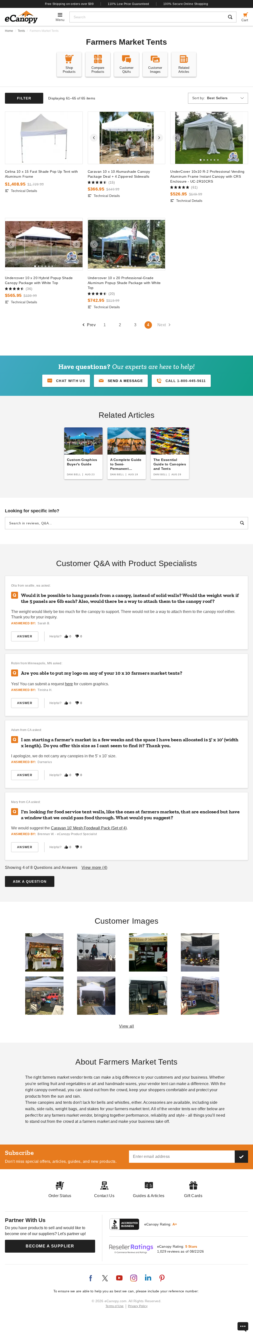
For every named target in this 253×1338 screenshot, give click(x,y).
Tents (21, 31)
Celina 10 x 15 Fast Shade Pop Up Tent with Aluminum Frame (41, 174)
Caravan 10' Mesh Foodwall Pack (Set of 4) (89, 828)
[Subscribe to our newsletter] (241, 1156)
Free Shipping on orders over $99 (69, 4)
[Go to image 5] (131, 160)
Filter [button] (24, 98)
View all (126, 1026)
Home (9, 31)
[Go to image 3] (125, 160)
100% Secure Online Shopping (185, 4)
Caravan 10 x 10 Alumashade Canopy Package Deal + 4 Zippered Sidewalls (119, 174)
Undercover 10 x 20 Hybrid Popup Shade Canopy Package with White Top (39, 280)
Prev (91, 325)
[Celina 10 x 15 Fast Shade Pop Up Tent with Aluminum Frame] (44, 138)
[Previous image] (94, 138)
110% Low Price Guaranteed (128, 4)
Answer (24, 636)
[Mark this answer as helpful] (66, 636)
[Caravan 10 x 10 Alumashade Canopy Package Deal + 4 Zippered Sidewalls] (126, 138)
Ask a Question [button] (30, 881)
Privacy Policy (138, 1306)
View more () (94, 867)
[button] (121, 381)
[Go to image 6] (135, 160)
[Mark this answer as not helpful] (77, 636)
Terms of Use (114, 1306)
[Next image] (159, 138)
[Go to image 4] (128, 160)
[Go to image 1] (118, 160)
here (69, 684)
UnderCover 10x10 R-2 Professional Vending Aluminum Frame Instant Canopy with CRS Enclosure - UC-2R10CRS (207, 176)
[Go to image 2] (121, 160)
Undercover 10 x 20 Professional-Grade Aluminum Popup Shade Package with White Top (124, 283)
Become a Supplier (50, 1246)
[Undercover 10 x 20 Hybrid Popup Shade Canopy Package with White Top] (44, 244)
